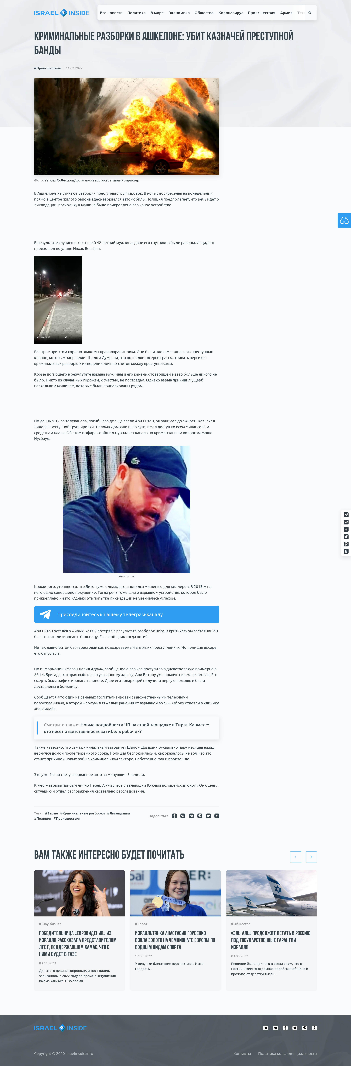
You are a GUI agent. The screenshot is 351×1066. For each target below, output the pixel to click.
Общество (204, 12)
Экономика (179, 12)
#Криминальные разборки (82, 813)
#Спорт (141, 924)
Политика (136, 12)
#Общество (240, 924)
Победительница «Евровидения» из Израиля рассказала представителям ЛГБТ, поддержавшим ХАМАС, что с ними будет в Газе (77, 944)
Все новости (111, 12)
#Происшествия (47, 68)
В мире (157, 12)
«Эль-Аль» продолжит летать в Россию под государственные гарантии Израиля (270, 940)
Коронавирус (231, 12)
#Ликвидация (118, 813)
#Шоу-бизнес (50, 924)
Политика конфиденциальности (287, 1053)
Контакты (242, 1053)
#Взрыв (51, 813)
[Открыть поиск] (309, 13)
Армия (286, 12)
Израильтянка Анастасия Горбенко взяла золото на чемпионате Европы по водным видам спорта (175, 940)
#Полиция (42, 818)
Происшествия (261, 12)
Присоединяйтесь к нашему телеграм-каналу (110, 614)
